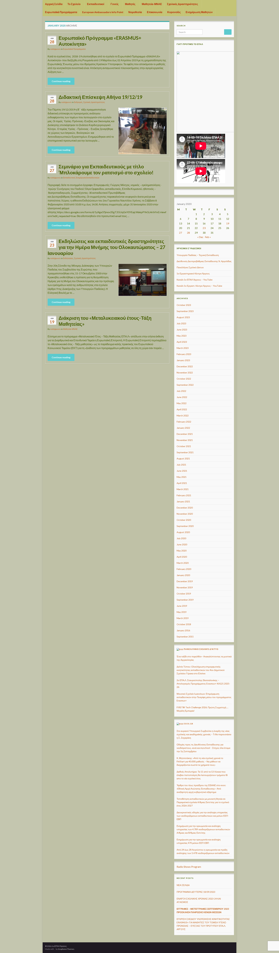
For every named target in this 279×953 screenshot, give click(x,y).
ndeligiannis (55, 49)
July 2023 (181, 323)
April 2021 (182, 483)
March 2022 (183, 415)
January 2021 (183, 501)
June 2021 (182, 470)
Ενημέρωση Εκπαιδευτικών (87, 177)
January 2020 (183, 575)
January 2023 (183, 360)
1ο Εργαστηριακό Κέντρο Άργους (193, 273)
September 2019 (185, 599)
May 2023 (181, 335)
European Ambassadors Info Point (102, 12)
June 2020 (182, 544)
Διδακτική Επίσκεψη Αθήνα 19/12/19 (100, 97)
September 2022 (185, 384)
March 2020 (183, 562)
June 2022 (182, 397)
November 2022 (185, 372)
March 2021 (183, 489)
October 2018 (184, 624)
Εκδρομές (78, 102)
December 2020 (185, 507)
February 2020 (184, 569)
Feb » (208, 236)
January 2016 (183, 630)
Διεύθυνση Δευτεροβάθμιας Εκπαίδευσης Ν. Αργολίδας (204, 261)
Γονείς (115, 3)
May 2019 (181, 612)
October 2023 (184, 305)
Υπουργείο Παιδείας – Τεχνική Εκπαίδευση (198, 255)
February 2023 (184, 354)
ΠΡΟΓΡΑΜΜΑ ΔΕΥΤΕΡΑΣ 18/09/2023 (196, 891)
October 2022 (184, 378)
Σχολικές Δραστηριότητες (182, 3)
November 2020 (185, 513)
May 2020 (181, 550)
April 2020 (182, 556)
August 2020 (183, 532)
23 (204, 227)
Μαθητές (130, 3)
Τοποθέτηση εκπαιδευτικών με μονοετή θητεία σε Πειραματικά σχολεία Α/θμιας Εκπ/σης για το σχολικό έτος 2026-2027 (203, 802)
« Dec (200, 236)
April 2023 (182, 341)
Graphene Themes (66, 949)
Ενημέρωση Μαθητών (199, 12)
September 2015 (185, 636)
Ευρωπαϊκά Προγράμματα (61, 12)
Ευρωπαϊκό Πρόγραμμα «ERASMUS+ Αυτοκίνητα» (100, 41)
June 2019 (182, 605)
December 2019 (185, 581)
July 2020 (181, 538)
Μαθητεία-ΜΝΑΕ (152, 3)
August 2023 (183, 317)
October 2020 (184, 520)
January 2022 (183, 427)
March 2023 (183, 348)
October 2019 (184, 593)
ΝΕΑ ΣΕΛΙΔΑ (183, 885)
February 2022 (184, 421)
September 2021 (185, 452)
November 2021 (185, 440)
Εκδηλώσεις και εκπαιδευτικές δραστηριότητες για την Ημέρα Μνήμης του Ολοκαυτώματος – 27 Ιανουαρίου (106, 247)
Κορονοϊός (174, 12)
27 (180, 232)
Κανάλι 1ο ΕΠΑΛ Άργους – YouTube (194, 279)
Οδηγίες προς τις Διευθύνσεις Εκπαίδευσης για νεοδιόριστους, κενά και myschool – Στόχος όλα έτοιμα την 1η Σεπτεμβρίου (203, 748)
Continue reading (61, 81)
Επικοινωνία (154, 12)
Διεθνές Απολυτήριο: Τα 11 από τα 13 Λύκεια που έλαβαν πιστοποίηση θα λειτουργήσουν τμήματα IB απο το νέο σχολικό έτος (202, 775)
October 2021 (184, 446)
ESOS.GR (188, 723)
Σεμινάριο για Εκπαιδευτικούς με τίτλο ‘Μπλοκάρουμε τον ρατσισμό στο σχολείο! (106, 169)
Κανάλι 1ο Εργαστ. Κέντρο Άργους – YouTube (199, 285)
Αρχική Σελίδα (53, 3)
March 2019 (183, 618)
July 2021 (181, 464)
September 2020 (185, 526)
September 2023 (185, 311)
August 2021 (183, 458)
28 (188, 232)
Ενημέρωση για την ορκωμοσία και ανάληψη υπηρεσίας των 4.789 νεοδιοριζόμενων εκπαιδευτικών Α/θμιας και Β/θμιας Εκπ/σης (203, 829)
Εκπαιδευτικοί (96, 3)
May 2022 (181, 403)
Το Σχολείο (74, 3)
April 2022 (182, 409)
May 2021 (181, 477)
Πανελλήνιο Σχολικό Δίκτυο (190, 267)
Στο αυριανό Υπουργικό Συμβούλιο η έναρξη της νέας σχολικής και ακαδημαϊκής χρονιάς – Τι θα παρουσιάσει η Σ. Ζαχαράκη (204, 734)
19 (227, 223)
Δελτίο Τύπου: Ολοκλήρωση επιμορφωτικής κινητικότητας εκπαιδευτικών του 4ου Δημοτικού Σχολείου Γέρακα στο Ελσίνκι (201, 670)
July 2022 (181, 391)
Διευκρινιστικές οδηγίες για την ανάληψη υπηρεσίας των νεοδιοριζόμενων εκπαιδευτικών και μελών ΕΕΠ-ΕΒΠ (203, 816)
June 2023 (182, 329)
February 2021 (184, 495)
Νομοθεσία (135, 12)
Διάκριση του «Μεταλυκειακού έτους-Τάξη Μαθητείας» (105, 321)
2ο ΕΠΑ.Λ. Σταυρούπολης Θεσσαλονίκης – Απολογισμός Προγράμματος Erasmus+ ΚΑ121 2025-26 (203, 683)
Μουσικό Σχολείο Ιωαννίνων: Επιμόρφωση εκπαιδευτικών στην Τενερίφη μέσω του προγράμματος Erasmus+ (204, 697)
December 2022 (185, 366)
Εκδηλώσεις (68, 258)
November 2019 (185, 587)
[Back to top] (272, 934)
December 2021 (185, 434)
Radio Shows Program (189, 866)
